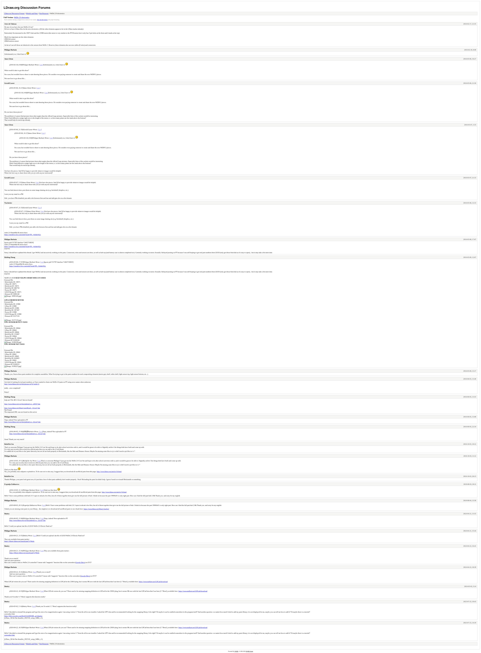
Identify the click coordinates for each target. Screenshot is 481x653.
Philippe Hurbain (10, 50)
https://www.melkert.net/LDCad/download (153, 582)
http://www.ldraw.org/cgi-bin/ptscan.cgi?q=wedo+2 (21, 384)
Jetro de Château (10, 24)
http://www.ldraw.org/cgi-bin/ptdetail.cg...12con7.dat (22, 422)
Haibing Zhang (9, 257)
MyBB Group (249, 651)
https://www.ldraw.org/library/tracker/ (96, 509)
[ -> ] (41, 65)
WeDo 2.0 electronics (21, 17)
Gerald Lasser (9, 83)
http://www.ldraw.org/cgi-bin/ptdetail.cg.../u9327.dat (22, 404)
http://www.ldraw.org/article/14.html (109, 471)
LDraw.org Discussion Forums (27, 8)
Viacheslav (8, 203)
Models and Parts (32, 13)
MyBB (236, 651)
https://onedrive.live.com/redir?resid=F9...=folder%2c (22, 235)
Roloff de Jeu (9, 444)
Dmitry (7, 514)
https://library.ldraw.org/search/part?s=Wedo (19, 541)
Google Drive (80, 562)
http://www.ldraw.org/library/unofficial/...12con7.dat (22, 408)
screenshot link (9, 635)
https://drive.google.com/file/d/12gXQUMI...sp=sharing (23, 616)
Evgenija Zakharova (11, 484)
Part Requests (43, 13)
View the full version (42, 19)
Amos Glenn (8, 59)
